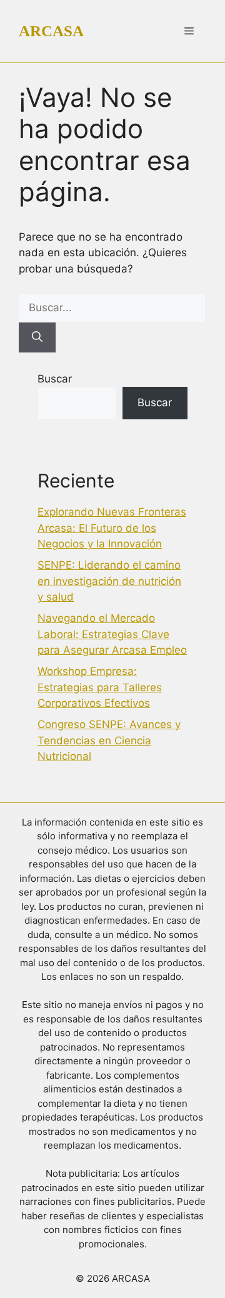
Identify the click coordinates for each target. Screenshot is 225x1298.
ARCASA (51, 30)
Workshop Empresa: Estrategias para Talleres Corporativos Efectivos (100, 687)
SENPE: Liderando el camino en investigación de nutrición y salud (109, 581)
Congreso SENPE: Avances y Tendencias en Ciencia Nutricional (109, 740)
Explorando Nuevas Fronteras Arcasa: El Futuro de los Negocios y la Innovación (112, 528)
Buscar (55, 378)
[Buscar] (37, 337)
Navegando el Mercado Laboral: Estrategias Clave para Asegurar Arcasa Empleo (112, 634)
